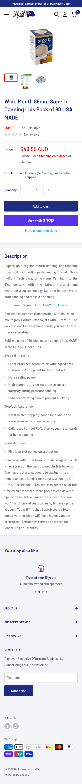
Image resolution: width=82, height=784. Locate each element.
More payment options (41, 230)
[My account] (65, 14)
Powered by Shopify (16, 774)
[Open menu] (6, 14)
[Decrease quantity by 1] (25, 190)
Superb (10, 128)
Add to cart (41, 206)
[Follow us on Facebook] (7, 726)
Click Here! (61, 305)
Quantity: (11, 190)
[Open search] (56, 14)
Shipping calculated (53, 156)
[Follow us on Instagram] (16, 726)
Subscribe (19, 690)
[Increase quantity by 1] (48, 190)
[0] (74, 14)
